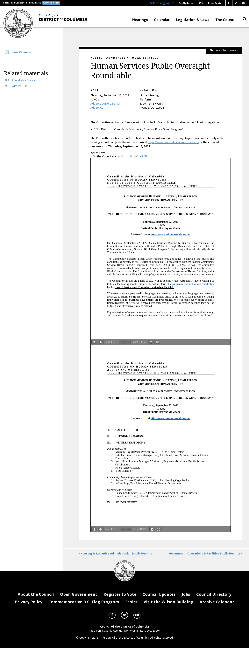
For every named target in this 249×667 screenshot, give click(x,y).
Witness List (19, 86)
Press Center (215, 3)
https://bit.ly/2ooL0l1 (134, 156)
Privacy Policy (28, 601)
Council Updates (159, 594)
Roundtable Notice (23, 80)
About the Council (36, 594)
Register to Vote (119, 594)
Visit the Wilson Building (168, 601)
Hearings (140, 19)
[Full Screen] (157, 342)
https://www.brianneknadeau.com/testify (173, 142)
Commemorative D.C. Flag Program (83, 601)
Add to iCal (97, 107)
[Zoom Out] (121, 342)
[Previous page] (94, 342)
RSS (200, 3)
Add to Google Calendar (105, 103)
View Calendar (22, 52)
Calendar (162, 19)
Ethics (131, 601)
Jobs (186, 594)
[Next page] (100, 342)
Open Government (78, 594)
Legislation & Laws (192, 19)
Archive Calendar (217, 601)
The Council (225, 19)
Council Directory (213, 594)
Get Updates (186, 3)
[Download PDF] (151, 342)
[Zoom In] (128, 342)
